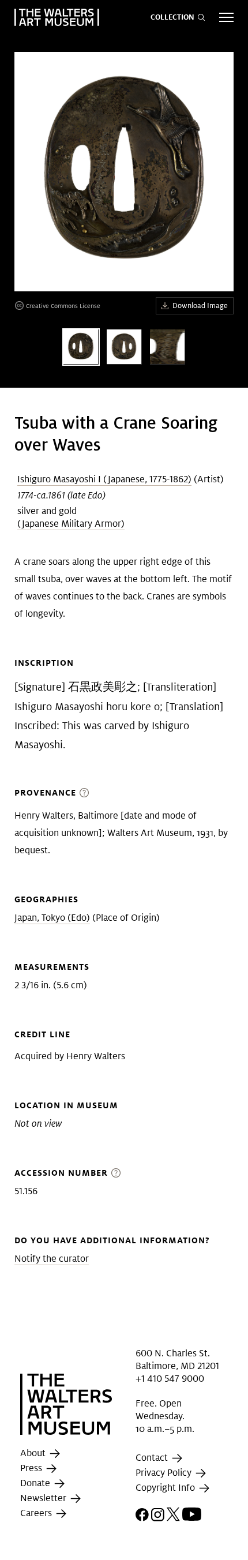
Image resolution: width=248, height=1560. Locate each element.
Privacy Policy (165, 1473)
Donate (36, 1483)
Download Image (200, 305)
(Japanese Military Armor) (71, 524)
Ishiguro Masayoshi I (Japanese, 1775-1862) (104, 479)
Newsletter (44, 1498)
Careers (37, 1513)
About (34, 1453)
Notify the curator (51, 1258)
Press (32, 1468)
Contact (153, 1458)
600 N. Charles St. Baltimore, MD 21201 (177, 1359)
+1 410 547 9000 (170, 1378)
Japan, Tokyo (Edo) (52, 918)
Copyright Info (166, 1488)
